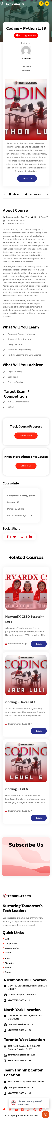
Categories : (13, 495)
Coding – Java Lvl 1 (20, 702)
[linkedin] (30, 537)
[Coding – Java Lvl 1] (26, 675)
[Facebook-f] (4, 1109)
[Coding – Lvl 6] (26, 762)
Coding (23, 35)
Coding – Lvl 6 (16, 789)
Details (38, 644)
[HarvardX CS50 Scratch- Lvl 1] (26, 590)
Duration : (12, 508)
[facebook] (8, 537)
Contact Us (27, 178)
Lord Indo (26, 58)
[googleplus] (23, 537)
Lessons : (11, 502)
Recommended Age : (17, 515)
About (16, 194)
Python (32, 35)
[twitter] (14, 537)
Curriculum (35, 194)
